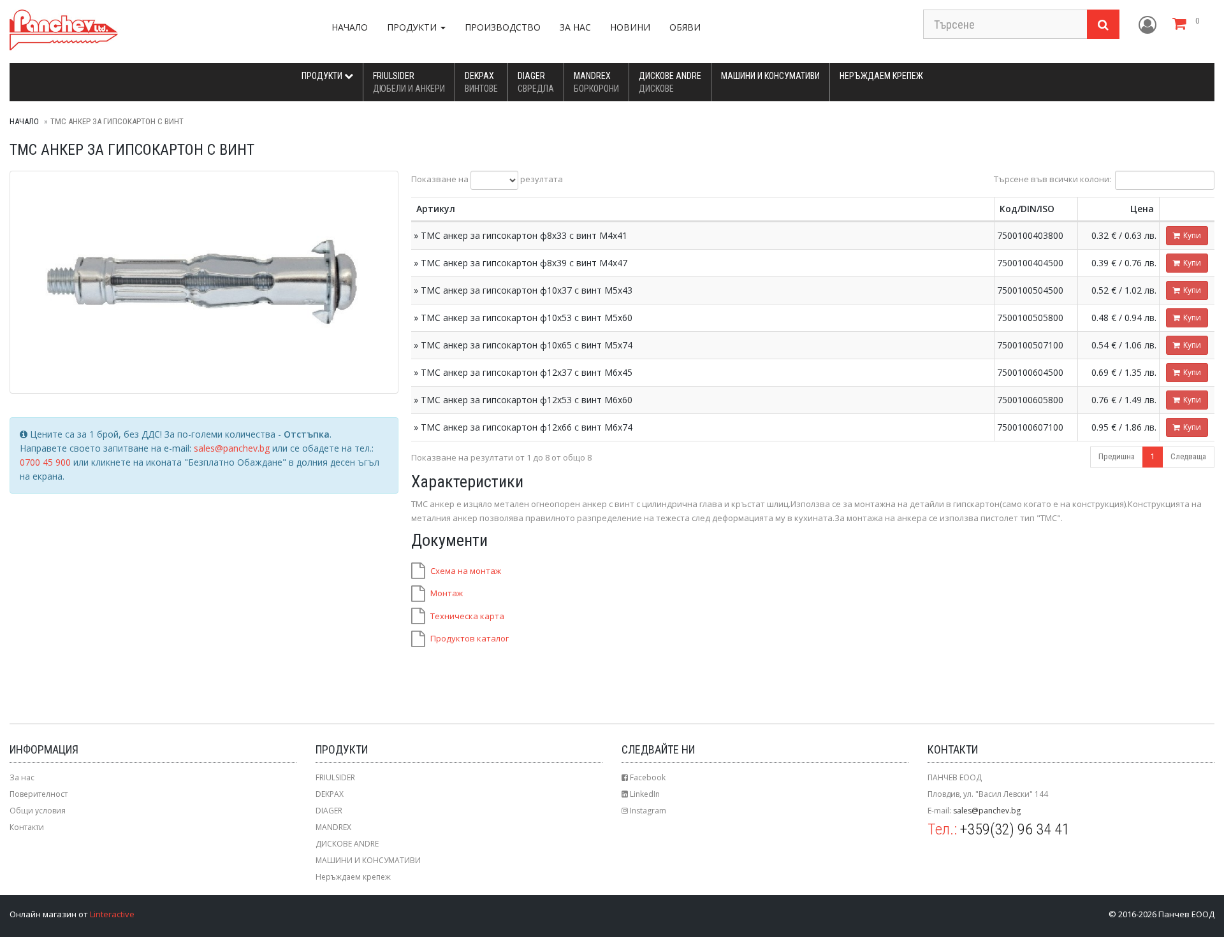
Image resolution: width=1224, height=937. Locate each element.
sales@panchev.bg (232, 448)
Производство (503, 27)
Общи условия (38, 810)
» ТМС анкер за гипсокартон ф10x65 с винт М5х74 (523, 345)
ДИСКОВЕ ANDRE (670, 82)
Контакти (27, 827)
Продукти (323, 76)
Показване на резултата (487, 179)
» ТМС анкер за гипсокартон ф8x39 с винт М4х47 (520, 263)
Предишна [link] (1116, 456)
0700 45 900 (45, 462)
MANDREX (596, 82)
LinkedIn (644, 794)
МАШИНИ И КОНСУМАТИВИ (770, 76)
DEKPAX (481, 82)
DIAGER (536, 82)
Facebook (647, 777)
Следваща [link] (1188, 456)
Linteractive (112, 914)
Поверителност (39, 794)
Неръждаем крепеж (881, 76)
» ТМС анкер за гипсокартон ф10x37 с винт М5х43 (523, 290)
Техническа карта (467, 616)
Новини (630, 27)
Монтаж (446, 593)
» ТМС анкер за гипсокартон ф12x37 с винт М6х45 (523, 372)
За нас (575, 27)
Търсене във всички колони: (1052, 179)
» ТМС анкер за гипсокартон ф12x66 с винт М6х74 (523, 427)
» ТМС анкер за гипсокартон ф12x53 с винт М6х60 (523, 400)
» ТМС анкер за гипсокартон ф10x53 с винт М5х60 (523, 317)
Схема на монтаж (465, 570)
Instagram (647, 810)
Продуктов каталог (469, 638)
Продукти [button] (413, 27)
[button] (1147, 25)
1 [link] (1153, 456)
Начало (350, 27)
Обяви (685, 27)
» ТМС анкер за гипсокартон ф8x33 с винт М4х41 (520, 235)
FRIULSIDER (409, 82)
